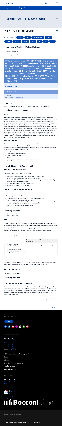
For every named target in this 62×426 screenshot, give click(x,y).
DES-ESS (17, 41)
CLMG (8, 41)
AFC (28, 37)
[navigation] (31, 8)
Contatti (53, 13)
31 (17, 55)
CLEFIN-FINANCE (38, 37)
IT (53, 3)
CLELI (48, 37)
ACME (20, 37)
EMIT (25, 41)
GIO (33, 41)
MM (52, 41)
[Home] (10, 3)
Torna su (53, 307)
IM (39, 41)
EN (49, 3)
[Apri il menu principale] (57, 3)
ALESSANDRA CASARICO (12, 86)
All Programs (10, 37)
